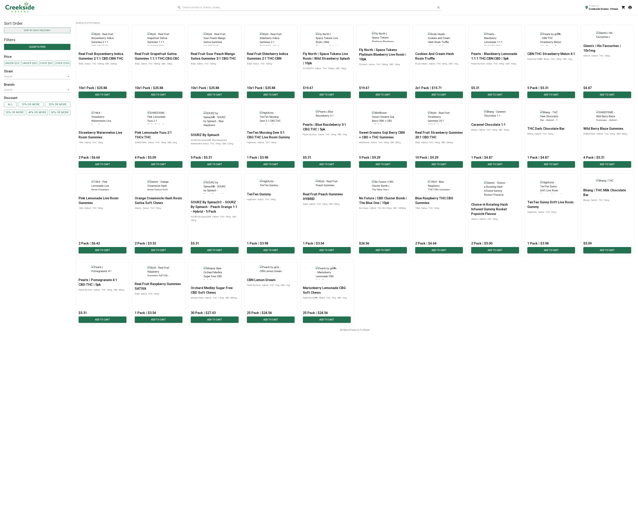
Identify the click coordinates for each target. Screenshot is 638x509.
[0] (623, 7)
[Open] (68, 76)
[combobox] (34, 76)
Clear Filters (37, 47)
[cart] (623, 7)
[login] (630, 7)
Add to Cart (102, 94)
